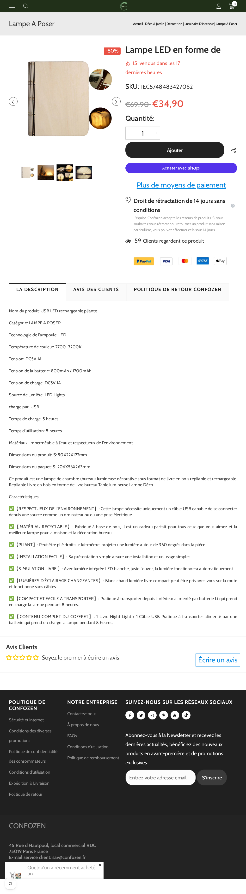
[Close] (100, 865)
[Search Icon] (30, 6)
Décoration (174, 24)
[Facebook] (129, 715)
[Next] (116, 101)
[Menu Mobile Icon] (12, 6)
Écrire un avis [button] (217, 659)
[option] (65, 101)
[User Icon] (218, 6)
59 (138, 240)
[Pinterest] (163, 715)
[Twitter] (141, 715)
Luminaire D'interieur (199, 24)
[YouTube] (175, 715)
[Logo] (124, 6)
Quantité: (139, 118)
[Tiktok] (186, 715)
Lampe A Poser (226, 24)
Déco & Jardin (155, 24)
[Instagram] (152, 715)
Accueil (138, 24)
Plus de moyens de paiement (181, 185)
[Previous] (13, 101)
